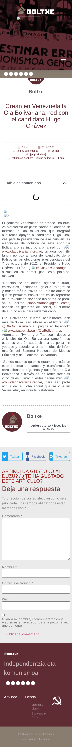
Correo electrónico (17, 583)
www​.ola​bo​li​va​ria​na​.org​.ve (22, 251)
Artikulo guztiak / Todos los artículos (48, 427)
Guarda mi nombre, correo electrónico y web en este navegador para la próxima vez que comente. (35, 622)
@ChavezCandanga (51, 268)
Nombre (9, 567)
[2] (5, 216)
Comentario (12, 516)
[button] (63, 59)
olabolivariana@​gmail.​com (47, 303)
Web (5, 599)
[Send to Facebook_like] (5, 212)
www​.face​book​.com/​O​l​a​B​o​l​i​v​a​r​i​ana (34, 331)
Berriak (55, 150)
